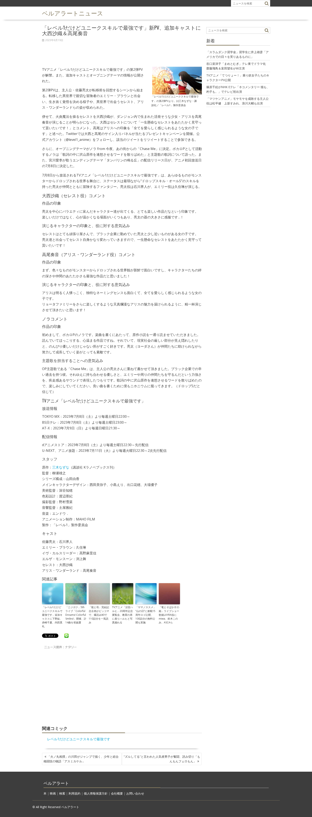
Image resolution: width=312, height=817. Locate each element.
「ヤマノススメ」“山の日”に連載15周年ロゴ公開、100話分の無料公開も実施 (145, 614)
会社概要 (117, 793)
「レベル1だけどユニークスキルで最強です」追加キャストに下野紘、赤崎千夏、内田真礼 (52, 616)
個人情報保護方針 (96, 793)
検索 (62, 793)
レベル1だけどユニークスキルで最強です (78, 739)
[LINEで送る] (66, 635)
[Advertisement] (122, 52)
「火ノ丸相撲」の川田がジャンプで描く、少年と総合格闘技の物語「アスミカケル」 (81, 759)
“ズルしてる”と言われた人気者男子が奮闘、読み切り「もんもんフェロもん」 (162, 759)
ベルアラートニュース (72, 12)
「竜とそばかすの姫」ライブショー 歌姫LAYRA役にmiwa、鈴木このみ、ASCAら (169, 614)
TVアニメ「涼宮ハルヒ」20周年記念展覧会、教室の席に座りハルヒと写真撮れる (122, 614)
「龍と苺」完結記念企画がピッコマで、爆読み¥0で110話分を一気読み (99, 614)
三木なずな (60, 467)
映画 (53, 793)
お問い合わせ (135, 793)
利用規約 (74, 793)
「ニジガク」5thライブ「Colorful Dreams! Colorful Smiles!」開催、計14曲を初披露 (75, 614)
